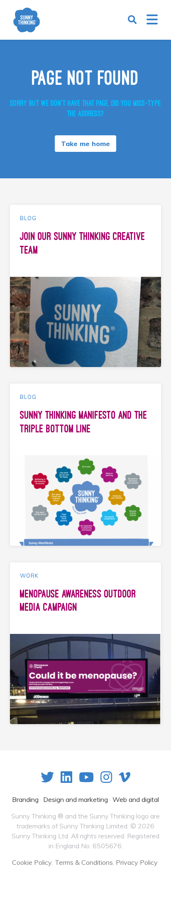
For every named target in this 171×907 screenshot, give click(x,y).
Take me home (85, 143)
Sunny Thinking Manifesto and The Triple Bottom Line (83, 421)
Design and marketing (75, 799)
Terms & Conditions (84, 862)
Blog (28, 218)
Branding (25, 799)
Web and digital (135, 799)
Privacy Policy (137, 862)
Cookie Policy (32, 862)
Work (29, 575)
